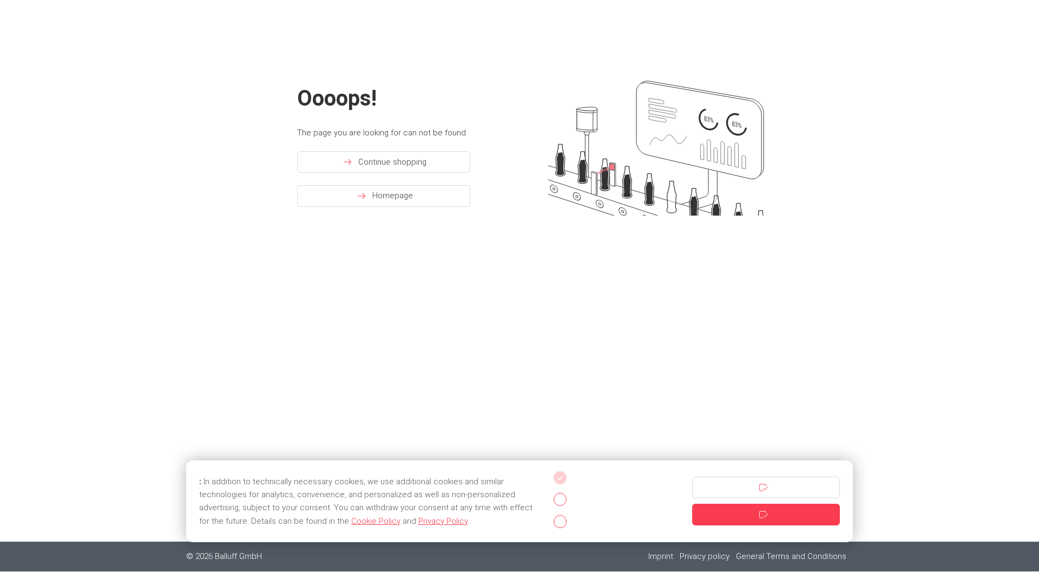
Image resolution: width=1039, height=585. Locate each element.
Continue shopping (392, 162)
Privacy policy (704, 556)
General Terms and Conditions (791, 556)
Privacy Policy (443, 521)
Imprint (660, 556)
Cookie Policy (375, 521)
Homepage (392, 195)
